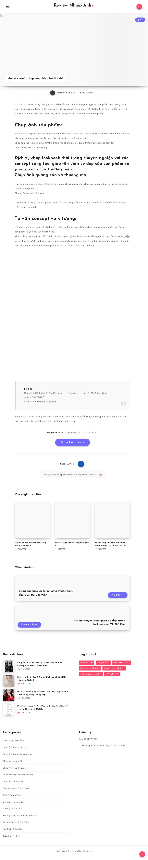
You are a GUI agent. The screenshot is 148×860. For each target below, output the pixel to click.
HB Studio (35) (121, 663)
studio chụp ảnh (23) (114, 668)
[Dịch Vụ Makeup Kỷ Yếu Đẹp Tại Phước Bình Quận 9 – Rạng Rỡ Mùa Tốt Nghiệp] (8, 709)
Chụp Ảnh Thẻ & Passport (15, 768)
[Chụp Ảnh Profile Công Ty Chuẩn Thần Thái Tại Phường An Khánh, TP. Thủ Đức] (8, 666)
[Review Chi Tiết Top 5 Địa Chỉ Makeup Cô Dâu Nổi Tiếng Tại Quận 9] (8, 681)
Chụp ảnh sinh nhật (12, 761)
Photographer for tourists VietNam (20, 815)
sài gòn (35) (103, 663)
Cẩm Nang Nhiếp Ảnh (13, 740)
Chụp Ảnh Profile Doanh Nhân (18, 754)
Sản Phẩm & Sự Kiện (13, 829)
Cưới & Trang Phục (12, 795)
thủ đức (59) (86, 663)
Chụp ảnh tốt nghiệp (13, 781)
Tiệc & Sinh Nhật (11, 836)
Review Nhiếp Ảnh (72, 5)
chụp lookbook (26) (89, 668)
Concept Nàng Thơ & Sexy (16, 788)
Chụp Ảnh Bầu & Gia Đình (15, 747)
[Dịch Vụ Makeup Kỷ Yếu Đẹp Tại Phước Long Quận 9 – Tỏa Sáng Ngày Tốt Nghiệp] (8, 695)
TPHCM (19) (112, 674)
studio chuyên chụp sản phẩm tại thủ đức (78, 432)
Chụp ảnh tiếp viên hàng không (18, 774)
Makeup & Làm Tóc (12, 808)
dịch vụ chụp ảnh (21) (90, 674)
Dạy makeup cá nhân (13, 802)
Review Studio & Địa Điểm (16, 822)
